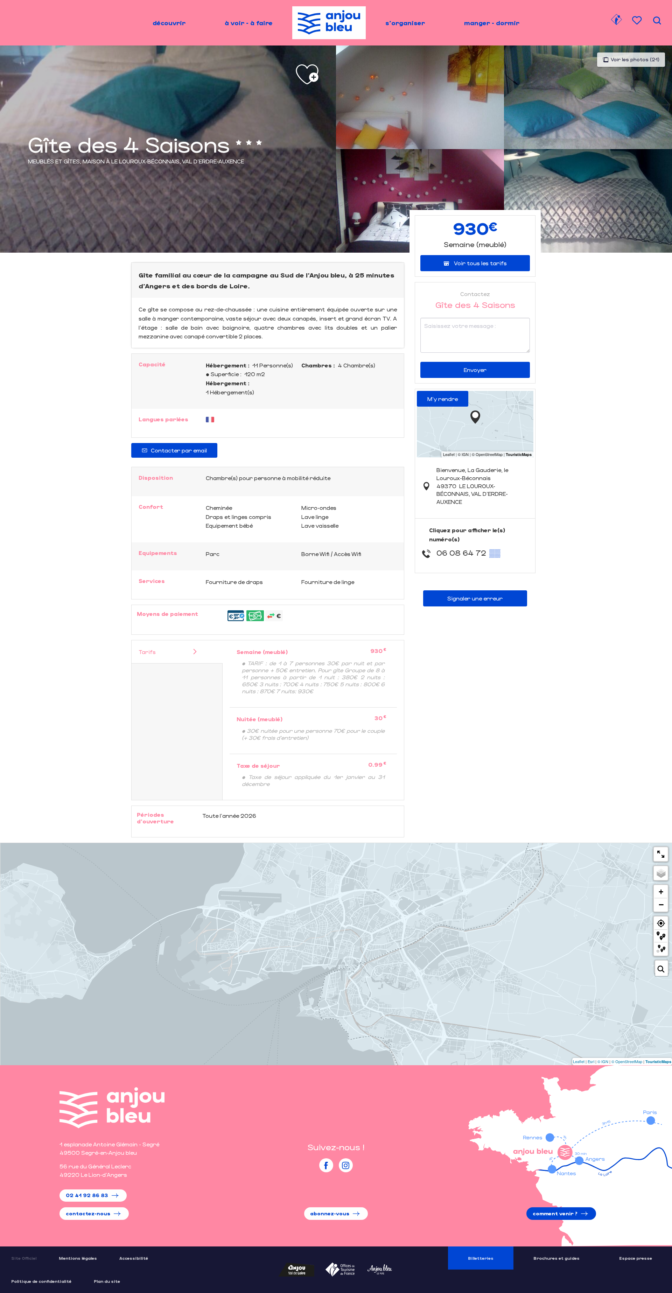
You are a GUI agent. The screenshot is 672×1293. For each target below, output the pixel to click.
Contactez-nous (88, 1213)
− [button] (661, 904)
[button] (657, 20)
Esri (591, 1061)
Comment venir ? (555, 1213)
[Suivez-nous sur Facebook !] (326, 1165)
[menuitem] (169, 23)
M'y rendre (442, 398)
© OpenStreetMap (626, 1061)
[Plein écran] (660, 854)
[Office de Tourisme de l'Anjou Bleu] (111, 1107)
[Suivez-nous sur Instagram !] (346, 1165)
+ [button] (661, 891)
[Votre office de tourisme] (616, 20)
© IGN (602, 1061)
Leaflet (578, 1061)
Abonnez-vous (329, 1213)
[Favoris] (637, 20)
